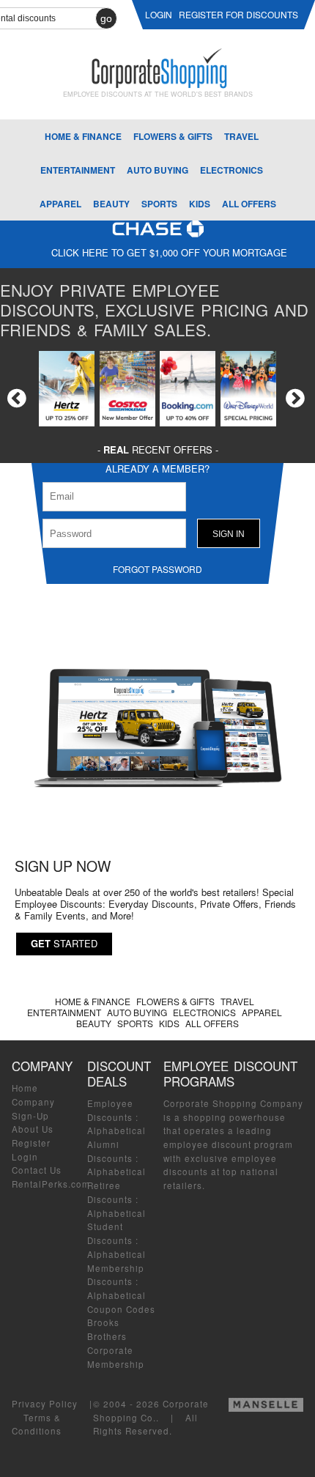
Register (31, 1143)
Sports (159, 203)
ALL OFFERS (249, 203)
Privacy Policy (45, 1404)
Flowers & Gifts (172, 136)
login (158, 14)
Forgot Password (157, 569)
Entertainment (77, 170)
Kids (199, 203)
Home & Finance (83, 136)
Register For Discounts (238, 14)
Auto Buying (157, 170)
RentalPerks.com (51, 1184)
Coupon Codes (121, 1309)
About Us (32, 1129)
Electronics (231, 170)
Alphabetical (116, 1130)
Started (64, 943)
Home (25, 1088)
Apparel (60, 203)
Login (25, 1157)
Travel (241, 136)
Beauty (111, 203)
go (106, 18)
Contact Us (37, 1170)
